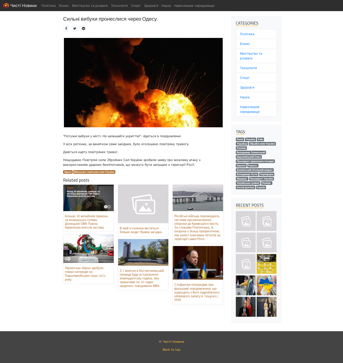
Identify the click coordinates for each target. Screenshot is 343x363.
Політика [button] (48, 6)
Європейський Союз (249, 156)
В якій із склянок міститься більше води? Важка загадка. (141, 230)
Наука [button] (166, 6)
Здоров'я (247, 87)
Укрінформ (266, 174)
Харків (261, 187)
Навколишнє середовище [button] (194, 6)
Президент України (261, 178)
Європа (241, 165)
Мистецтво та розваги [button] (90, 6)
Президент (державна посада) (255, 161)
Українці (242, 143)
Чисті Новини (23, 5)
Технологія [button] (119, 6)
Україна (250, 139)
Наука (245, 97)
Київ (260, 139)
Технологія (248, 68)
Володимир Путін (247, 174)
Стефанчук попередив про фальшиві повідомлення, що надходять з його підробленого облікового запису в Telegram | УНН (197, 292)
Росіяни (241, 148)
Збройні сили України (262, 143)
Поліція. (266, 183)
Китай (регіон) (245, 187)
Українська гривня (248, 183)
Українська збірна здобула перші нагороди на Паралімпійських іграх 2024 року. (85, 273)
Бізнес (245, 44)
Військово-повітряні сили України (94, 171)
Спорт (245, 78)
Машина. (242, 178)
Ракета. (252, 165)
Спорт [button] (136, 6)
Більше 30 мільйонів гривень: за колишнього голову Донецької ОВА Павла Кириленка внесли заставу (86, 222)
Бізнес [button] (64, 6)
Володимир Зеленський (251, 152)
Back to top (171, 349)
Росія (240, 139)
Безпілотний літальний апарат (255, 169)
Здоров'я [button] (151, 6)
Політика (247, 34)
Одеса (68, 171)
